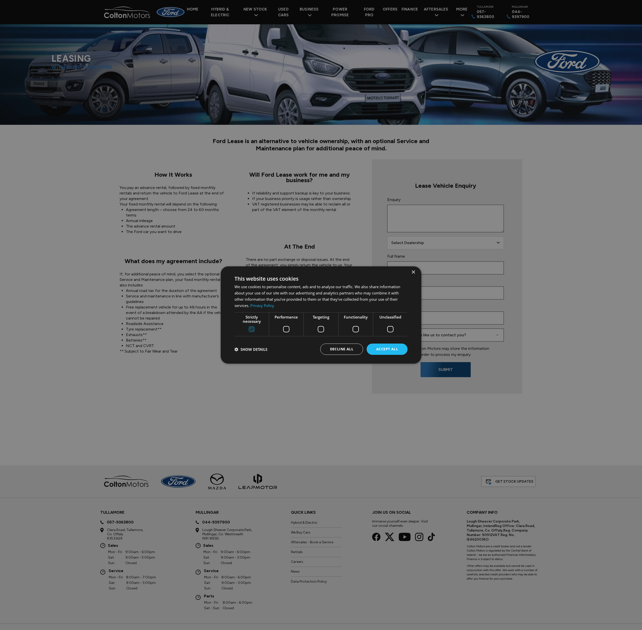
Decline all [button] (341, 349)
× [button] (413, 272)
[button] (250, 349)
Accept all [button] (387, 349)
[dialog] (321, 315)
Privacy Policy (262, 305)
